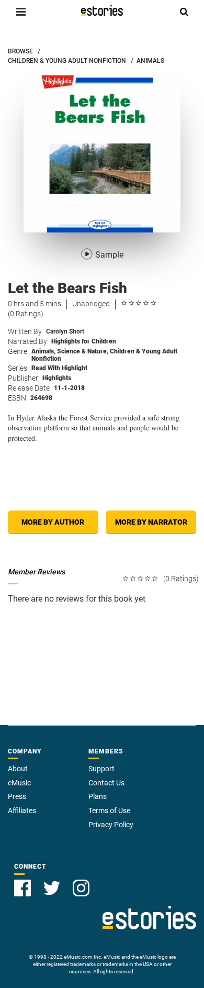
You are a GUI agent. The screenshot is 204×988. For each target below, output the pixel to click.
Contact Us (106, 783)
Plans (97, 796)
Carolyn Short (65, 331)
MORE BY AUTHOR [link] (52, 522)
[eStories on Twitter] (51, 888)
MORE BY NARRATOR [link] (151, 522)
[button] (21, 11)
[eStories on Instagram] (81, 888)
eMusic (19, 783)
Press (17, 796)
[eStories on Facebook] (22, 888)
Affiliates (22, 810)
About (18, 768)
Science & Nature (82, 351)
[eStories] (102, 10)
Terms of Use (109, 810)
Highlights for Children (83, 341)
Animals (43, 351)
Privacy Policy (110, 824)
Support (101, 768)
